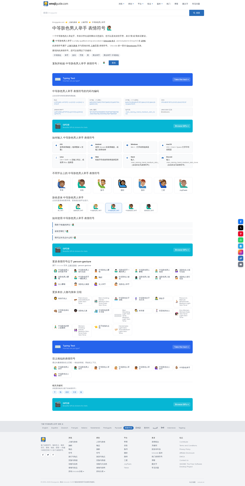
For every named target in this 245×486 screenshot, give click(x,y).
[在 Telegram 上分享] (240, 246)
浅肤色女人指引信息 (182, 271)
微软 (126, 453)
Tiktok (126, 468)
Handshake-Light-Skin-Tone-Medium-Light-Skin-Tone (122, 329)
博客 (176, 4)
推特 (126, 457)
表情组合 (155, 442)
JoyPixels (127, 464)
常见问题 (196, 4)
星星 (67, 392)
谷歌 (126, 445)
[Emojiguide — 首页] (43, 439)
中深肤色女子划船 (122, 299)
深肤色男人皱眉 (142, 278)
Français (74, 428)
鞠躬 (98, 277)
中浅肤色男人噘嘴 (142, 271)
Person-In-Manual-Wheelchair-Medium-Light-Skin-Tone (183, 301)
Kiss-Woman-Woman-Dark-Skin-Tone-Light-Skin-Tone (182, 313)
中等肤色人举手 (101, 368)
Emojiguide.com (58, 22)
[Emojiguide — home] (55, 3)
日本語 (138, 428)
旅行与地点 (73, 457)
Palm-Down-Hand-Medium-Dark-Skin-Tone (82, 300)
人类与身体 (100, 442)
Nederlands (95, 428)
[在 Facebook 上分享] (240, 221)
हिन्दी (162, 428)
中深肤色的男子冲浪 (101, 311)
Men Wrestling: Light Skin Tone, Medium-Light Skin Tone (122, 315)
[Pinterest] (53, 455)
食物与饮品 (73, 468)
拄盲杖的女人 (162, 310)
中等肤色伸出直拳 (61, 311)
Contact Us (184, 460)
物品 (70, 449)
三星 (126, 460)
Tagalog (182, 428)
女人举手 (100, 284)
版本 (159, 4)
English (45, 428)
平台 (140, 4)
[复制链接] (240, 258)
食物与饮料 (100, 468)
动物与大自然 (101, 464)
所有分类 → (100, 471)
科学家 (139, 310)
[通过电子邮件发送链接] (240, 264)
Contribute (184, 442)
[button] (68, 102)
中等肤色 (57, 55)
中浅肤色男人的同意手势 (61, 271)
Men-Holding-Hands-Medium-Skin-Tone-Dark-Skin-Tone (101, 301)
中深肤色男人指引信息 (81, 271)
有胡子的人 (60, 298)
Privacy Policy (185, 449)
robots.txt (201, 482)
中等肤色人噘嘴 (101, 271)
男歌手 (159, 298)
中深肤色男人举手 (81, 368)
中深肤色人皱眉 (122, 278)
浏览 (121, 4)
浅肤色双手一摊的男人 (122, 271)
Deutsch (64, 428)
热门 (168, 4)
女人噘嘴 (59, 284)
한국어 (146, 428)
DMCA (182, 457)
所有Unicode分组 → (76, 471)
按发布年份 (156, 449)
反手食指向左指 (101, 327)
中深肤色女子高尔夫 (142, 299)
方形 (74, 392)
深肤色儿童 (80, 310)
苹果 (126, 442)
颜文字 (185, 4)
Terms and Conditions (188, 445)
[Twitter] (48, 455)
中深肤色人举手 (142, 368)
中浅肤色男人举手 (61, 368)
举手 (66, 55)
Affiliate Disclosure (187, 453)
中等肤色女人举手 (162, 368)
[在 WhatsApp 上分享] (240, 239)
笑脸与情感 (73, 460)
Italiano (84, 428)
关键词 (154, 445)
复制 (114, 63)
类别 (131, 4)
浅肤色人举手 (122, 284)
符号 (70, 453)
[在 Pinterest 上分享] (240, 233)
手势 (81, 55)
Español (54, 428)
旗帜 (70, 445)
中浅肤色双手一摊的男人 (81, 278)
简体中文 (128, 428)
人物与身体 (73, 22)
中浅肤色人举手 (122, 368)
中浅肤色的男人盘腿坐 (61, 327)
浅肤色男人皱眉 (162, 278)
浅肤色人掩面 (81, 284)
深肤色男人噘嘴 (61, 278)
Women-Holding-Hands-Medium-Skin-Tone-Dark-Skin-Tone (81, 330)
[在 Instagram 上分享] (240, 252)
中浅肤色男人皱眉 (162, 271)
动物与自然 (73, 464)
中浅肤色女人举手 (61, 375)
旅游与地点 (100, 457)
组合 (150, 4)
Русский (118, 428)
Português (107, 428)
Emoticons (165, 112)
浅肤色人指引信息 (182, 278)
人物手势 (84, 22)
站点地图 (192, 482)
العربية (155, 428)
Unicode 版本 (157, 453)
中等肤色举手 (182, 367)
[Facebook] (43, 455)
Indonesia (171, 428)
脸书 (126, 449)
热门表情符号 (157, 457)
